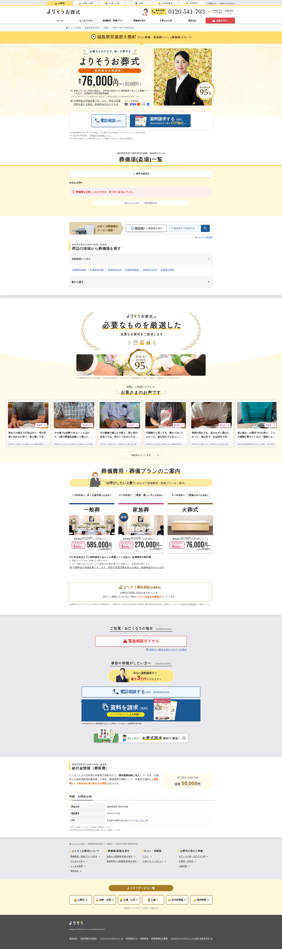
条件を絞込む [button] (143, 173)
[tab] (59, 3)
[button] (96, 102)
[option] (85, 856)
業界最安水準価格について (100, 136)
